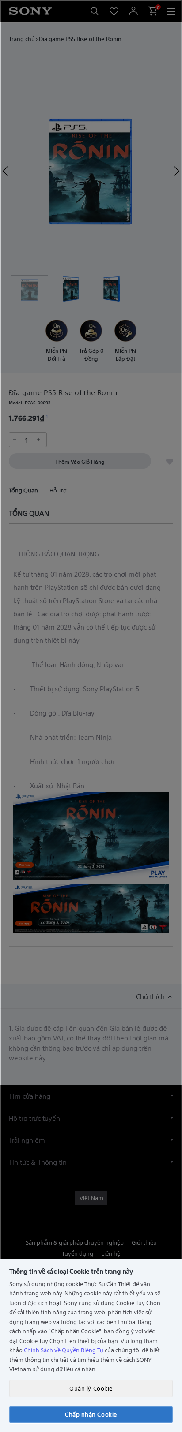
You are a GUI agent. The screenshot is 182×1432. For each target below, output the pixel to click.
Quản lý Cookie (90, 1388)
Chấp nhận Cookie (91, 1414)
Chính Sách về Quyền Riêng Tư (63, 1350)
